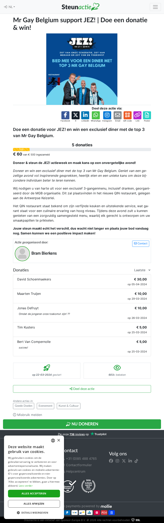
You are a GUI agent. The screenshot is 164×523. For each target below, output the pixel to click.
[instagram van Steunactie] (117, 461)
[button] (65, 116)
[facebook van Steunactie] (111, 461)
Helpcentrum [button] (75, 471)
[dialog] (34, 477)
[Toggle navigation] (155, 7)
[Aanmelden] (5, 7)
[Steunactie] (80, 7)
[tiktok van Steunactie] (136, 461)
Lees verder (26, 485)
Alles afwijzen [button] (34, 503)
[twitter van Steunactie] (124, 461)
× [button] (58, 440)
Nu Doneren (84, 424)
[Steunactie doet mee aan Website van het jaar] (88, 486)
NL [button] (11, 7)
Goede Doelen (23, 406)
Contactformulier (78, 465)
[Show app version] (161, 520)
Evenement (45, 406)
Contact (142, 243)
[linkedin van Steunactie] (130, 461)
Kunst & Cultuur (69, 406)
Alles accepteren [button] (34, 493)
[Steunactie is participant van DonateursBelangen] (69, 486)
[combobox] (53, 441)
